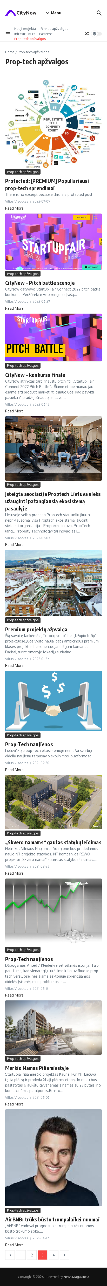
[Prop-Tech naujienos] (53, 701)
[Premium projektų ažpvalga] (53, 583)
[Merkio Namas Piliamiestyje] (53, 1027)
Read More (14, 208)
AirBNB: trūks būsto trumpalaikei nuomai (52, 1219)
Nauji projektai (25, 28)
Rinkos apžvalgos (54, 28)
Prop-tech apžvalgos (30, 39)
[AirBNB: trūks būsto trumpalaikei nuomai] (53, 1157)
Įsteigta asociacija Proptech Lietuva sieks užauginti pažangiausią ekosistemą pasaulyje (53, 500)
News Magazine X (76, 1277)
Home (10, 52)
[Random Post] (87, 34)
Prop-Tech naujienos (29, 744)
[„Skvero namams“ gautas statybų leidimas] (53, 802)
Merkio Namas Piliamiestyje (37, 1067)
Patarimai (46, 34)
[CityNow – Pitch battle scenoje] (53, 241)
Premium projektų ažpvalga (36, 629)
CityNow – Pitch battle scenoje (40, 282)
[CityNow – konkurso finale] (53, 338)
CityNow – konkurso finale (35, 374)
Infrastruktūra (24, 34)
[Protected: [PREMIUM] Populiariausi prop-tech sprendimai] (53, 124)
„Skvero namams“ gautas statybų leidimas (53, 842)
